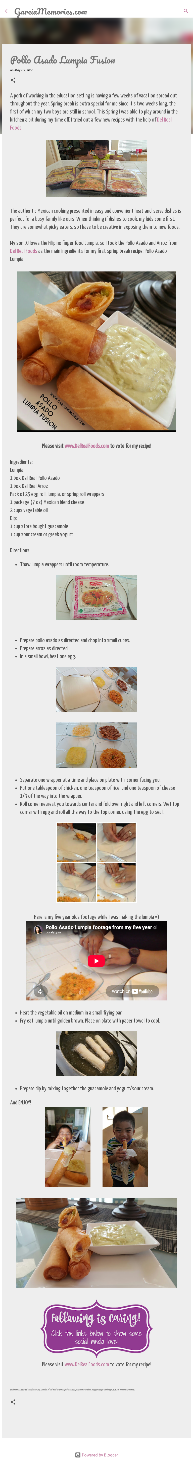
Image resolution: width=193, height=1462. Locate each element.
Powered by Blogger (99, 1455)
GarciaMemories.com (50, 11)
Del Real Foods (23, 251)
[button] (13, 80)
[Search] (94, 11)
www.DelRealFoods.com (87, 446)
